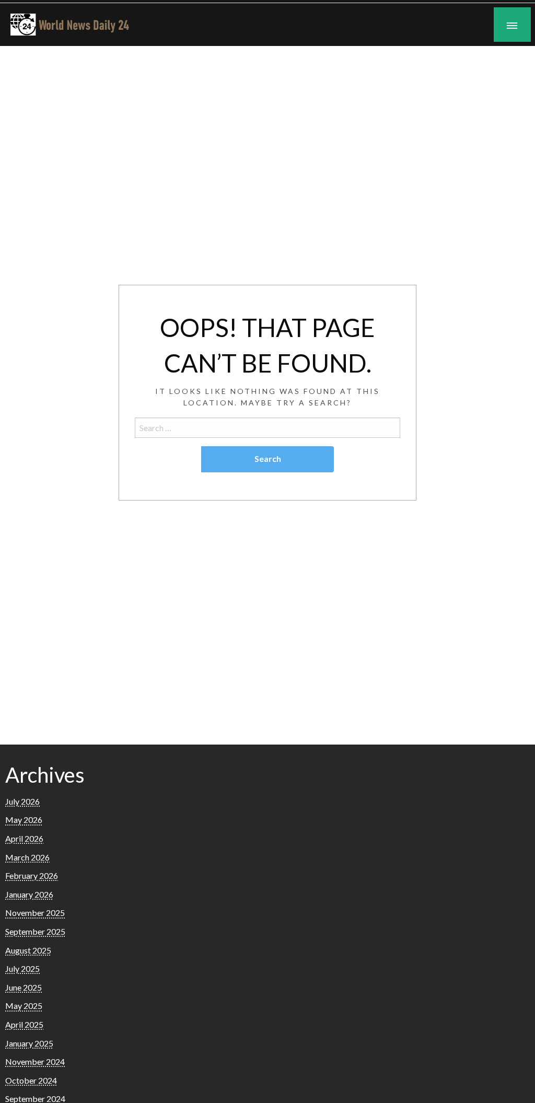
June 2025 (23, 987)
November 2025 (35, 913)
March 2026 (27, 857)
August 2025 (28, 950)
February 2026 (31, 875)
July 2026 (22, 801)
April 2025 (24, 1024)
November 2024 (35, 1061)
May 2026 (23, 820)
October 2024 (31, 1080)
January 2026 (29, 894)
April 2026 (24, 838)
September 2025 (35, 931)
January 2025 (29, 1043)
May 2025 (23, 1006)
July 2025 (22, 968)
